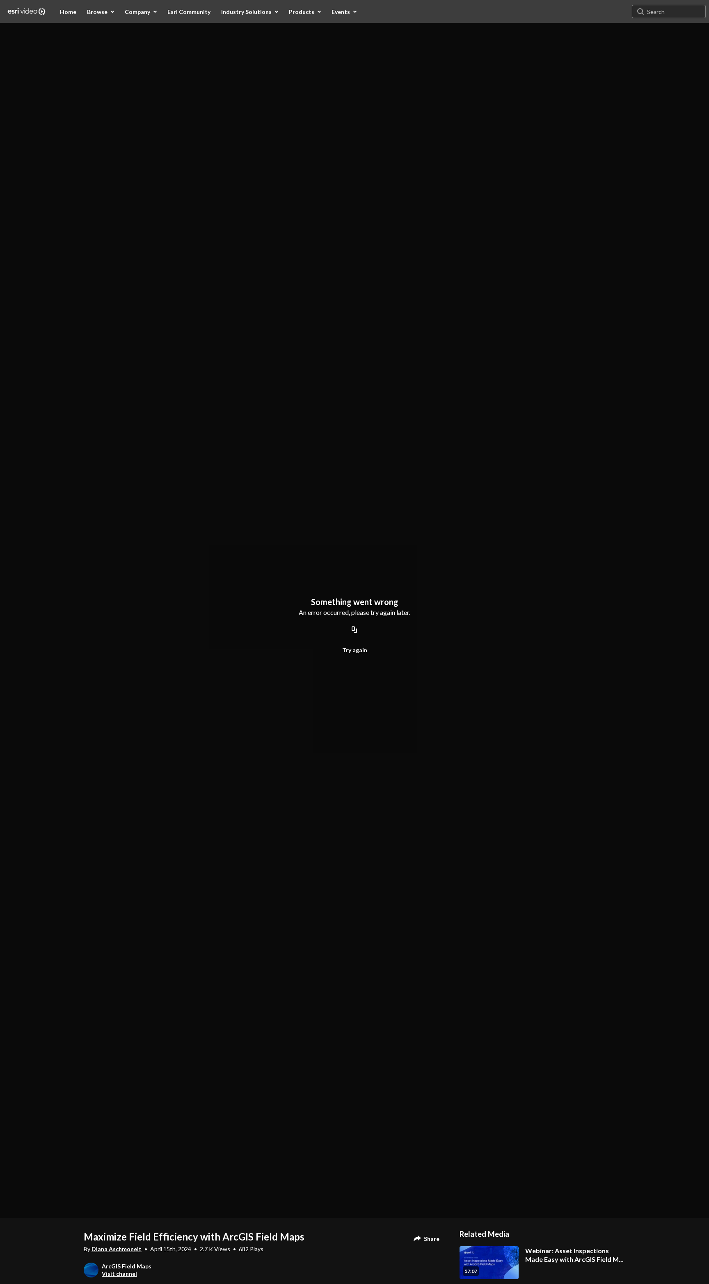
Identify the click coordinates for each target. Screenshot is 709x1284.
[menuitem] (68, 11)
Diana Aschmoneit (116, 1248)
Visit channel (119, 1273)
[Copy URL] (354, 630)
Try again (354, 650)
